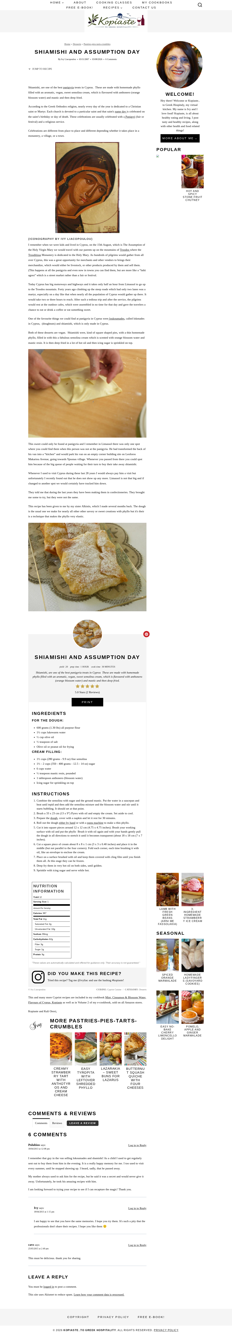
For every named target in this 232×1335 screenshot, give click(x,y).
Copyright (78, 1317)
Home (67, 44)
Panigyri (130, 116)
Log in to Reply (137, 1145)
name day (121, 111)
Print (87, 702)
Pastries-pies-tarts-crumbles (97, 44)
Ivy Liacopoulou (68, 59)
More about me (178, 138)
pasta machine (95, 822)
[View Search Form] (200, 5)
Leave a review (82, 1123)
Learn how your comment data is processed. (99, 1294)
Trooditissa (34, 255)
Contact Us (144, 7)
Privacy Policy (113, 1317)
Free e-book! (79, 7)
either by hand (67, 822)
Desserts (77, 44)
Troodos (125, 249)
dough (53, 818)
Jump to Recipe (42, 69)
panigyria (68, 87)
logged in (48, 1286)
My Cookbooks (157, 2)
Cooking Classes (114, 2)
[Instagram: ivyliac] (40, 977)
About (80, 2)
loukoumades (116, 318)
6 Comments (111, 59)
